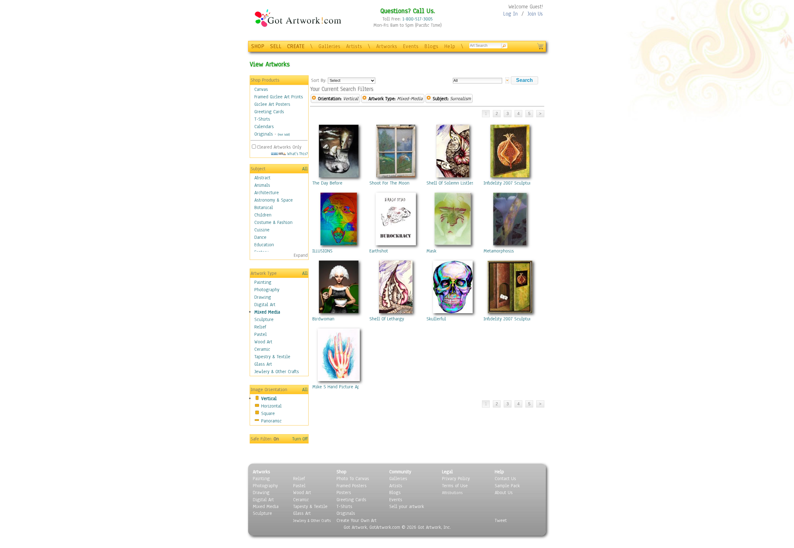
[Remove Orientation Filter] (313, 99)
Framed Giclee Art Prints (278, 97)
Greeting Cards (269, 112)
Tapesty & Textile (310, 506)
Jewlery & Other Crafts (276, 371)
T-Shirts (262, 119)
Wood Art (263, 342)
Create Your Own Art (357, 520)
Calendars (264, 126)
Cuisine (262, 230)
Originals (263, 134)
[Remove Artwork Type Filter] (364, 99)
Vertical (269, 398)
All (305, 169)
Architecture (266, 192)
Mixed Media (267, 312)
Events (411, 46)
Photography (266, 290)
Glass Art (263, 364)
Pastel (260, 334)
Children (262, 215)
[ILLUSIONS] (338, 220)
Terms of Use (455, 486)
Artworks (386, 46)
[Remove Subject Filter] (428, 99)
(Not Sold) (284, 134)
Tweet (501, 520)
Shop (341, 472)
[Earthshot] (395, 220)
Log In (510, 13)
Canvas (261, 89)
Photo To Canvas (353, 478)
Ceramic (262, 349)
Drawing (262, 297)
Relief (260, 327)
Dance (260, 237)
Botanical (263, 207)
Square (268, 413)
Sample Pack (507, 486)
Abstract (262, 178)
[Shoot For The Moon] (395, 152)
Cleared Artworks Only (279, 147)
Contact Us (505, 478)
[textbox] (477, 80)
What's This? (297, 153)
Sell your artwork (406, 506)
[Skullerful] (452, 288)
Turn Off (300, 439)
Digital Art (264, 304)
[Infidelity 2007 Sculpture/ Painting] (510, 152)
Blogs (431, 46)
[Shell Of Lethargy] (395, 288)
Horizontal (271, 406)
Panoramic (271, 421)
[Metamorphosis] (510, 220)
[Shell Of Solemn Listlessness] (452, 152)
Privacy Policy (456, 478)
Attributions (452, 492)
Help (449, 46)
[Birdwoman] (338, 288)
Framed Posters (352, 486)
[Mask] (452, 220)
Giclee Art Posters (272, 104)
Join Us (535, 13)
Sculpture (264, 319)
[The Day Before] (338, 152)
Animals (262, 185)
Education (264, 245)
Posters (344, 492)
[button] (524, 80)
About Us (504, 492)
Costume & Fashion (273, 222)
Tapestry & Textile (272, 357)
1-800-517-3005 (417, 19)
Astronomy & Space (273, 200)
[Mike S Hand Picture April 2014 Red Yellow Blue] (338, 356)
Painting (262, 282)
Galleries (330, 46)
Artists (354, 46)
